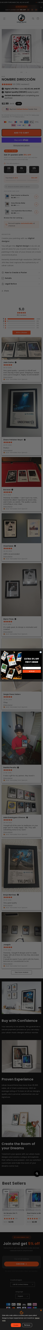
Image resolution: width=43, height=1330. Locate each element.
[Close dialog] (41, 652)
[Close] (41, 1310)
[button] (37, 1173)
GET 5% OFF (32, 671)
